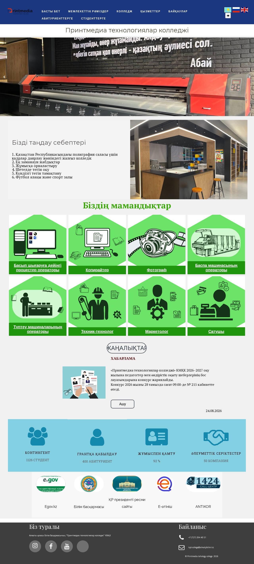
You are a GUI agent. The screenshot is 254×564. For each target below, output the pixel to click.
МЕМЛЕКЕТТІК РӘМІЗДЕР (88, 11)
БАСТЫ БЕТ (51, 11)
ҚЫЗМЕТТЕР (150, 11)
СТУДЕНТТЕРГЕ (93, 18)
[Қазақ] (228, 9)
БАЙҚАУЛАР (178, 11)
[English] (244, 9)
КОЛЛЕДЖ (125, 11)
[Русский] (236, 9)
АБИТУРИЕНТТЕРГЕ (57, 18)
